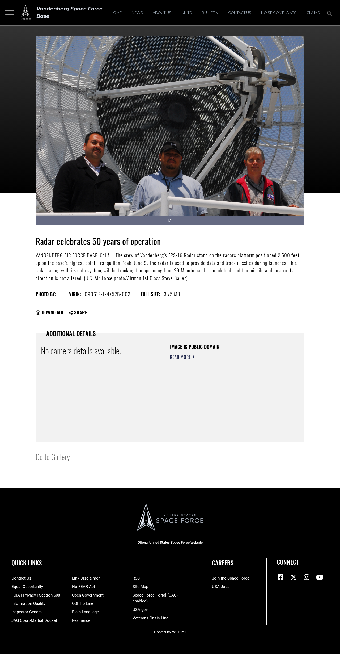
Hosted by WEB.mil (170, 632)
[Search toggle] (330, 12)
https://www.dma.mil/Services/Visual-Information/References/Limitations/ (217, 402)
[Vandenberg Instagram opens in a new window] (307, 577)
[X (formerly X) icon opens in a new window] (294, 577)
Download (51, 312)
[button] (8, 12)
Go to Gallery (53, 456)
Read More (181, 357)
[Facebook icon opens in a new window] (281, 577)
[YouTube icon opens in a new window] (320, 577)
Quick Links (26, 562)
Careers (222, 562)
